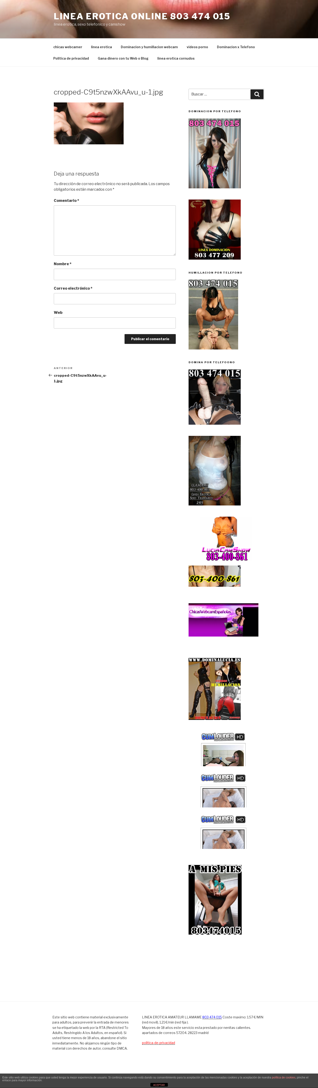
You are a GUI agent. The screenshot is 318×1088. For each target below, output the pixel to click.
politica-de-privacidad (158, 1043)
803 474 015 (212, 1017)
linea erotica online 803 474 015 (142, 16)
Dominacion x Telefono (236, 47)
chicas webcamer (67, 47)
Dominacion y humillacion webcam (149, 47)
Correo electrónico (73, 288)
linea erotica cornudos (176, 58)
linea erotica (101, 47)
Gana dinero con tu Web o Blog (123, 58)
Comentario (66, 200)
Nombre (62, 264)
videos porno (197, 47)
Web (58, 312)
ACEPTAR (159, 1085)
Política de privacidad (71, 58)
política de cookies (283, 1077)
